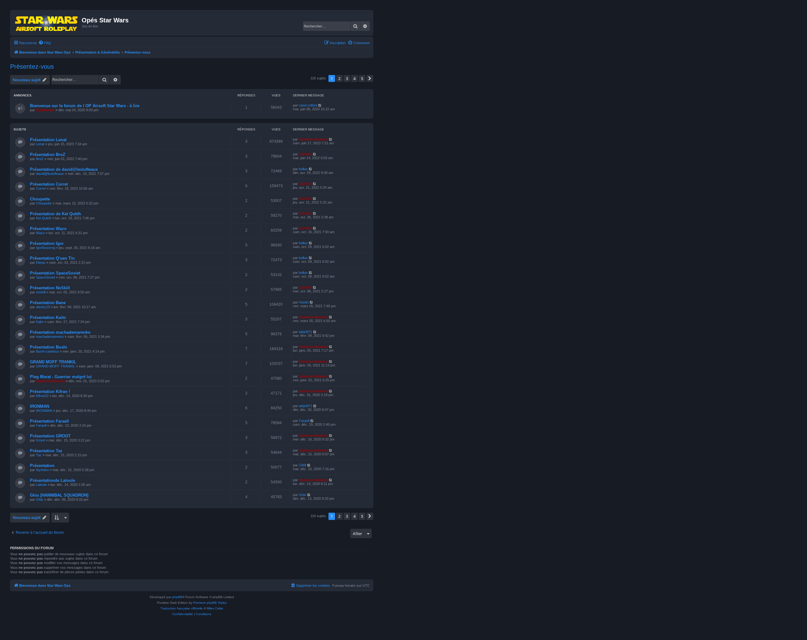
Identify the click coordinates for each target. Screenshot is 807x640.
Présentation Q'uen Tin (52, 258)
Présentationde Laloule (52, 480)
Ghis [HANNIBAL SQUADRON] (59, 495)
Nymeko (42, 470)
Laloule (41, 485)
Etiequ (40, 262)
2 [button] (339, 78)
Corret (41, 188)
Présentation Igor (47, 243)
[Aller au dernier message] (320, 105)
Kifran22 (42, 396)
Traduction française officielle (181, 608)
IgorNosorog (45, 248)
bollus (303, 169)
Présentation (42, 465)
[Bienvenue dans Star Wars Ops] (47, 22)
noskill (40, 292)
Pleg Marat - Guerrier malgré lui (61, 376)
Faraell (41, 425)
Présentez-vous (32, 66)
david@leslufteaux (50, 174)
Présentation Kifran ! (50, 391)
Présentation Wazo (48, 228)
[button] (369, 78)
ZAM (302, 465)
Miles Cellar (215, 608)
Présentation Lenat (48, 139)
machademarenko (50, 336)
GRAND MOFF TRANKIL (53, 362)
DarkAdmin (45, 110)
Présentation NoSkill (50, 287)
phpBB (177, 597)
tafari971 (305, 332)
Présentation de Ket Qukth (55, 213)
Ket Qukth (43, 218)
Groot (40, 440)
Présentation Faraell (49, 421)
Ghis (39, 499)
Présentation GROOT (50, 436)
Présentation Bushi (48, 347)
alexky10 (43, 307)
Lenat (40, 144)
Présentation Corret (49, 184)
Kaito (40, 322)
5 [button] (362, 78)
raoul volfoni (308, 105)
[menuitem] (44, 43)
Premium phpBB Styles (210, 602)
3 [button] (347, 78)
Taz (39, 455)
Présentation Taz (46, 450)
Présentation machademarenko (60, 332)
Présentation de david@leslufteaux (64, 169)
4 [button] (354, 78)
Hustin (304, 302)
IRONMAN (39, 406)
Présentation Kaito (48, 317)
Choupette (40, 199)
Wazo (40, 233)
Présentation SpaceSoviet (55, 273)
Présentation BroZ (47, 154)
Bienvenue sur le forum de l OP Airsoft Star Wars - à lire (84, 105)
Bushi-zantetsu (47, 351)
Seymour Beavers (313, 139)
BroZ (40, 159)
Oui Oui (305, 154)
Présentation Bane (48, 302)
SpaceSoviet (45, 277)
